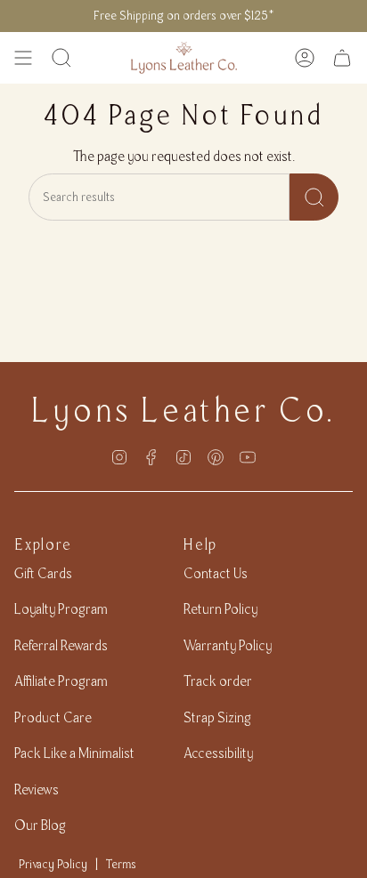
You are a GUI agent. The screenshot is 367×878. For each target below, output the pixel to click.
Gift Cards (43, 573)
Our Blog (40, 825)
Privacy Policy (53, 864)
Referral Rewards (61, 645)
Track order (218, 681)
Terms (121, 864)
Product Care (53, 717)
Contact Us (216, 573)
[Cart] (342, 57)
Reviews (36, 789)
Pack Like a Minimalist (74, 753)
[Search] (314, 197)
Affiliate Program (61, 681)
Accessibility (218, 753)
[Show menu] (23, 57)
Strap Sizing (217, 717)
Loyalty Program (61, 608)
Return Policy (220, 608)
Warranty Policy (228, 645)
